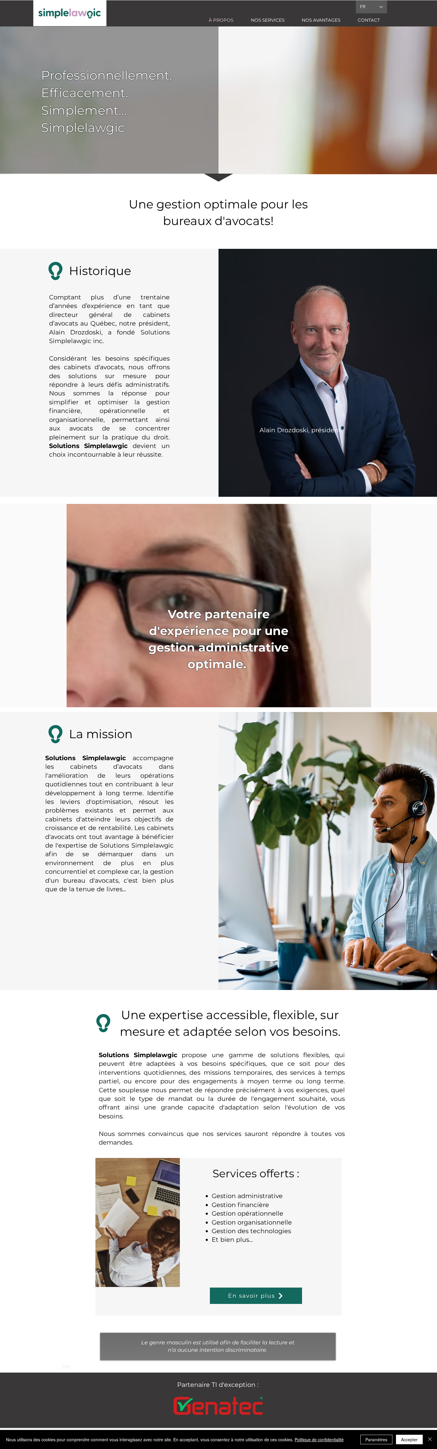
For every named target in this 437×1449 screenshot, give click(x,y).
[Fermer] (429, 1439)
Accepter (409, 1439)
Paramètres (376, 1439)
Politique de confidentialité (319, 1439)
